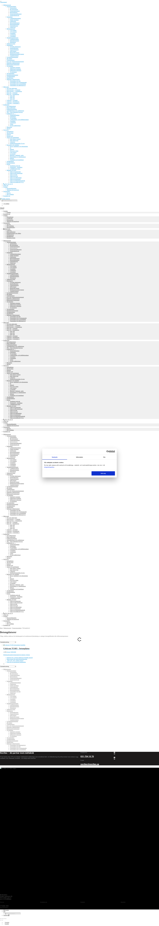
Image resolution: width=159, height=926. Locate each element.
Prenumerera (10, 220)
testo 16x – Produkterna (13, 330)
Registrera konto (11, 238)
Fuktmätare (10, 252)
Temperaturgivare (14, 251)
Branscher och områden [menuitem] (13, 145)
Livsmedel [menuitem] (12, 154)
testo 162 (12, 333)
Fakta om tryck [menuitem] (14, 176)
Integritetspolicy (11, 227)
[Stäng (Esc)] (5, 918)
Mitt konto (7, 229)
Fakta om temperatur (15, 407)
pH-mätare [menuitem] (9, 58)
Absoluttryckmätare (15, 303)
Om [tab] (104, 457)
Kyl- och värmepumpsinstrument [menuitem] (15, 61)
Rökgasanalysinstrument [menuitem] (13, 64)
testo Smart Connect (15, 374)
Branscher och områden (13, 380)
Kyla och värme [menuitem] (14, 151)
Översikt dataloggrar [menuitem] (15, 46)
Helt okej (103, 473)
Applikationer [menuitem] (10, 161)
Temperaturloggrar (15, 246)
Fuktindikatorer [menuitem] (14, 26)
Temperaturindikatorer (16, 249)
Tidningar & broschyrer (13, 221)
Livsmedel (12, 389)
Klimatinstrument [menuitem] (14, 40)
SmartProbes (10, 313)
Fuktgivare (13, 263)
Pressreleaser (10, 217)
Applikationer (10, 397)
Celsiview (12, 377)
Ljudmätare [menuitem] (13, 34)
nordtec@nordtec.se (89, 764)
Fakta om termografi (15, 415)
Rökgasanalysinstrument (13, 300)
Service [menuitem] (9, 128)
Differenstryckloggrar (15, 306)
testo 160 (12, 331)
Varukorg (6, 915)
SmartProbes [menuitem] (10, 78)
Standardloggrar (14, 284)
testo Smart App (14, 376)
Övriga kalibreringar (15, 361)
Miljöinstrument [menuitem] (11, 29)
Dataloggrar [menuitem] (10, 45)
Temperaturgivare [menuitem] (14, 15)
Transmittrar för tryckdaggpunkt (18, 318)
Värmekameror (10, 295)
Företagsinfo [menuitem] (6, 191)
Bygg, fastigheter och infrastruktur (19, 382)
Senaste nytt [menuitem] (10, 136)
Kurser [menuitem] (8, 164)
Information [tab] (79, 457)
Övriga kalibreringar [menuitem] (15, 125)
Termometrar (13, 243)
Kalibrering (6, 340)
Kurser (8, 400)
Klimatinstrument (14, 276)
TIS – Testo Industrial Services (15, 348)
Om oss (9, 224)
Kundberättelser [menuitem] (11, 163)
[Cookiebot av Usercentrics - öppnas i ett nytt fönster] (107, 451)
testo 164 (12, 334)
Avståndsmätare (11, 312)
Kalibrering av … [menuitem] (11, 113)
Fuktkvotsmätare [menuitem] (14, 20)
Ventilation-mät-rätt (15, 401)
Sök (4, 911)
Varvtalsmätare (10, 309)
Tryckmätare (10, 301)
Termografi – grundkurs (16, 403)
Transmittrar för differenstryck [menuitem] (18, 85)
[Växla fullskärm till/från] (2, 918)
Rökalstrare (13, 278)
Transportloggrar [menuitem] (14, 49)
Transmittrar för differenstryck (18, 321)
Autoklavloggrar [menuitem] (14, 55)
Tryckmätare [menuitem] (10, 66)
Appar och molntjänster (13, 373)
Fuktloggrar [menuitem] (13, 21)
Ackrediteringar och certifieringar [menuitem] (15, 110)
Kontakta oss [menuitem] (6, 196)
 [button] (3, 663)
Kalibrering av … (11, 349)
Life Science (13, 388)
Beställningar (10, 236)
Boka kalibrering (11, 232)
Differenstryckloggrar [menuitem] (15, 70)
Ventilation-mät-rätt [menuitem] (15, 166)
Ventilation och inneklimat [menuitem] (17, 160)
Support (9, 370)
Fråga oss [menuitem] (5, 185)
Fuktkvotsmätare (14, 255)
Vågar (11, 359)
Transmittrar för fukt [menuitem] (15, 81)
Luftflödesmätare (14, 275)
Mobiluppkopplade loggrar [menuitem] (17, 54)
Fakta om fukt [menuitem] (13, 174)
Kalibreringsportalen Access (17, 379)
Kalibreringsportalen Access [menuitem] (17, 143)
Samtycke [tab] (55, 457)
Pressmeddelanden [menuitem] (11, 188)
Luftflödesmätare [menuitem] (14, 39)
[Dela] (4, 918)
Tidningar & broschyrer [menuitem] (13, 190)
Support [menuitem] (9, 134)
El (10, 383)
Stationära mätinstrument (13, 315)
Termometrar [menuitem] (13, 8)
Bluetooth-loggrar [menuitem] (14, 52)
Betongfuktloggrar (15, 258)
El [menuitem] (10, 148)
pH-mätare (9, 294)
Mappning (9, 362)
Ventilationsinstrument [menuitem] (12, 37)
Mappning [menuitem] (9, 127)
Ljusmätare (13, 272)
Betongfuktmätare (14, 260)
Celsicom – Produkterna (13, 337)
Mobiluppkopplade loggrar (17, 289)
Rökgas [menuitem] (12, 158)
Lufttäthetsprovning (15, 404)
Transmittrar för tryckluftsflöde (18, 319)
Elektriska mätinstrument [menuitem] (13, 63)
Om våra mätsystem (12, 324)
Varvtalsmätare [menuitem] (10, 73)
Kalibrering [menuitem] (6, 104)
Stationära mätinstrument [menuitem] (13, 79)
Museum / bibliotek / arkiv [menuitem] (17, 155)
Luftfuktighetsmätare (15, 254)
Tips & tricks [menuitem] (10, 133)
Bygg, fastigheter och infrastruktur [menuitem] (19, 146)
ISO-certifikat (10, 226)
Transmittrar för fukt (15, 316)
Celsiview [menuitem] (12, 142)
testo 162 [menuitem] (12, 97)
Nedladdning (10, 367)
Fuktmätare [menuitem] (10, 17)
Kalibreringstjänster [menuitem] (12, 109)
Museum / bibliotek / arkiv (17, 391)
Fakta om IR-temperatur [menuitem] (16, 173)
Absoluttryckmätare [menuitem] (15, 67)
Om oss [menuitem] (9, 193)
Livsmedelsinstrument (12, 292)
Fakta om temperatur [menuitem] (15, 171)
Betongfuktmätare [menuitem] (14, 24)
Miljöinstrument (11, 264)
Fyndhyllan (10, 218)
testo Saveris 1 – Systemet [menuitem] (13, 90)
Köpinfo (82, 902)
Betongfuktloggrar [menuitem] (15, 23)
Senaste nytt (10, 371)
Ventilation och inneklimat (17, 395)
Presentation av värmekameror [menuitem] (18, 157)
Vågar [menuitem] (11, 124)
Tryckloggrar (13, 307)
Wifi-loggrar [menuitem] (13, 51)
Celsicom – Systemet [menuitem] (12, 100)
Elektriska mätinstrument (13, 298)
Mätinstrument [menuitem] (7, 5)
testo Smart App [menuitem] (14, 140)
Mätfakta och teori (11, 406)
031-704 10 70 (9, 419)
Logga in (9, 230)
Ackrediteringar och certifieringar (15, 346)
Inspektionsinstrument (12, 310)
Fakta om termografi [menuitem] (15, 179)
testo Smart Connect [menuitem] (15, 139)
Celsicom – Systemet (12, 336)
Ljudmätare (13, 270)
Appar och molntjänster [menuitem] (13, 137)
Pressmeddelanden (11, 424)
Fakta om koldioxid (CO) (17, 418)
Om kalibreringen (11, 342)
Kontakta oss (6, 214)
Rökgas (12, 394)
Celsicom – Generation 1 (13, 339)
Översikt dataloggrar (15, 282)
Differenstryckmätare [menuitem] (15, 69)
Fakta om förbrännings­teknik (17, 416)
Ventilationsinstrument (12, 273)
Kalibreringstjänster (12, 345)
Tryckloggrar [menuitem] (13, 72)
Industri (12, 385)
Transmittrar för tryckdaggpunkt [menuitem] (18, 82)
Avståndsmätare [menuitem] (11, 76)
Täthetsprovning (11, 279)
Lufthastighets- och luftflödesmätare (19, 355)
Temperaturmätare (11, 242)
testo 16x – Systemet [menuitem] (12, 93)
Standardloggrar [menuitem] (14, 48)
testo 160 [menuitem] (12, 96)
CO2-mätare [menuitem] (13, 30)
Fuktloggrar (13, 257)
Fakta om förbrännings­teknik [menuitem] (17, 180)
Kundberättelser (11, 398)
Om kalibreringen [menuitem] (11, 106)
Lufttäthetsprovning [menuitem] (15, 168)
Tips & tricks (10, 368)
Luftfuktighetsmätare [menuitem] (15, 18)
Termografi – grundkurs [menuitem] (16, 167)
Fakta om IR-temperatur (16, 409)
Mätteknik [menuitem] (6, 130)
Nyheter (5, 215)
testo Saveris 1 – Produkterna (14, 327)
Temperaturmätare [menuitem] (11, 6)
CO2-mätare (13, 266)
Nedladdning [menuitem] (10, 131)
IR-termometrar (14, 245)
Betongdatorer (13, 248)
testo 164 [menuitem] (12, 99)
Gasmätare (12, 269)
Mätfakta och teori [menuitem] (11, 170)
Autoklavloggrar (14, 291)
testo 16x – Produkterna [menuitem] (13, 94)
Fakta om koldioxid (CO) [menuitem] (17, 182)
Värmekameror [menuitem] (10, 60)
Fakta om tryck (14, 412)
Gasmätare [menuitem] (12, 33)
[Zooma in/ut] (0, 918)
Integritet (123, 902)
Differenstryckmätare (15, 304)
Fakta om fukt (13, 410)
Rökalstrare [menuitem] (13, 42)
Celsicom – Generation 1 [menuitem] (13, 103)
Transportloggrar (14, 285)
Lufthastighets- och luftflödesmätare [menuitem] (19, 119)
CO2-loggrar (13, 267)
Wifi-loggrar (13, 287)
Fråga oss (5, 421)
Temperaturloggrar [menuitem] (15, 11)
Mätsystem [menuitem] (6, 87)
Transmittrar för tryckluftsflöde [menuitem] (18, 84)
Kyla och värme (14, 386)
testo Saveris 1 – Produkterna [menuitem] (14, 91)
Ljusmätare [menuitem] (13, 36)
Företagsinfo (6, 223)
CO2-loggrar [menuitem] (13, 32)
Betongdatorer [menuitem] (13, 12)
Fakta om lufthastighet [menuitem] (16, 177)
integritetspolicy (49, 467)
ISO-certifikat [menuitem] (10, 194)
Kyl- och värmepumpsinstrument (15, 297)
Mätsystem (6, 322)
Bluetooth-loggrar (14, 288)
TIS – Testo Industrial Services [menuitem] (15, 112)
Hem (1, 628)
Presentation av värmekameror (18, 392)
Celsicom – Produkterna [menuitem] (13, 101)
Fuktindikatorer (14, 261)
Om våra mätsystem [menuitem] (12, 88)
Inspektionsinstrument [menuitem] (12, 75)
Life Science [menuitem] (13, 152)
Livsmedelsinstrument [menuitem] (12, 57)
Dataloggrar (10, 281)
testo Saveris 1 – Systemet (13, 325)
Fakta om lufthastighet (16, 413)
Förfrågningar (10, 235)
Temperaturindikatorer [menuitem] (16, 14)
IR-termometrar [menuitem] (14, 9)
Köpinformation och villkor (14, 233)
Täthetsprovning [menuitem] (11, 43)
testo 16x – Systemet (12, 328)
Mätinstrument (7, 240)
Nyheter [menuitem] (5, 187)
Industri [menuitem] (12, 149)
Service (9, 364)
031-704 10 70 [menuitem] (9, 184)
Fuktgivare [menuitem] (13, 27)
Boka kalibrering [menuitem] (11, 107)
